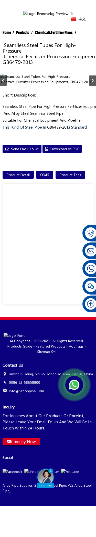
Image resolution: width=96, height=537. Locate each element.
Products (22, 32)
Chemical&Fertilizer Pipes (54, 32)
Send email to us (25, 148)
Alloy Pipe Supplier (18, 485)
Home (7, 32)
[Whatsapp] (74, 385)
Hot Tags (76, 346)
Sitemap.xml (46, 351)
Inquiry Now (25, 441)
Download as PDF (64, 148)
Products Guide (19, 346)
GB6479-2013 (58, 127)
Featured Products (50, 346)
